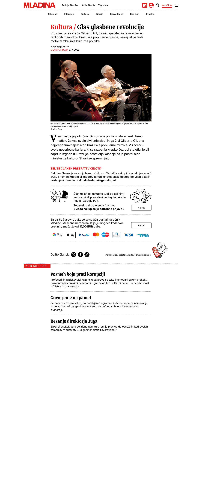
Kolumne (52, 14)
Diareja (99, 14)
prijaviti (118, 208)
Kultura (85, 14)
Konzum (134, 14)
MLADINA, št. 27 (59, 49)
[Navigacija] (176, 5)
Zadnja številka (70, 5)
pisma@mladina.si (142, 255)
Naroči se (167, 5)
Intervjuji (69, 14)
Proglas (150, 14)
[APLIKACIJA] (144, 5)
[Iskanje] (157, 5)
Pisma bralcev (111, 255)
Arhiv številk (88, 5)
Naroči (141, 225)
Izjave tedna (116, 14)
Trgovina (103, 5)
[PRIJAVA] (151, 5)
